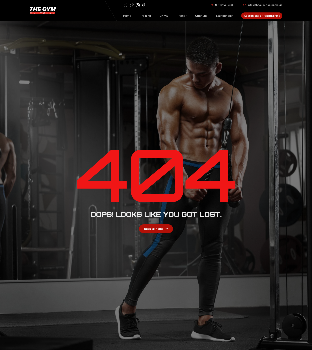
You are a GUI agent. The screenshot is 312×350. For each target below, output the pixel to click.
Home (127, 16)
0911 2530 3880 (224, 4)
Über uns (201, 16)
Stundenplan (224, 16)
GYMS (164, 16)
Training (145, 16)
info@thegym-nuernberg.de (265, 4)
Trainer (182, 16)
